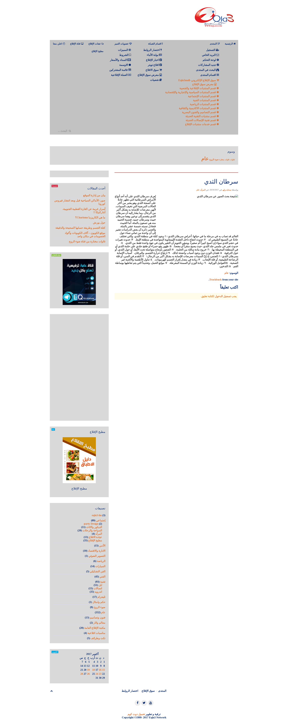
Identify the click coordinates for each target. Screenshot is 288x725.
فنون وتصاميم (97, 617)
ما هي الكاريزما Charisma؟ (90, 217)
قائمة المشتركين (118, 69)
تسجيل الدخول (223, 296)
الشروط (124, 54)
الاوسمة (124, 64)
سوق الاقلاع (152, 69)
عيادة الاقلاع (95, 537)
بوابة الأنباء (153, 54)
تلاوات (232, 160)
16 (100, 669)
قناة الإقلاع (75, 43)
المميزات (123, 49)
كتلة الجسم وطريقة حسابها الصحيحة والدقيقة (80, 227)
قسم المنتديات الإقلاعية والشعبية (198, 88)
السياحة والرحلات (92, 530)
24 (97, 673)
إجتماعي (100, 520)
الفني (102, 576)
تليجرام (101, 596)
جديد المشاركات (207, 64)
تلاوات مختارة (224, 160)
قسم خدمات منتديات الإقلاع (200, 124)
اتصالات (98, 588)
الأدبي (102, 545)
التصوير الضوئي (96, 555)
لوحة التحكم (210, 59)
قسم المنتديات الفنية (204, 100)
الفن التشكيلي (97, 571)
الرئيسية (229, 43)
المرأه (203, 190)
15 (103, 669)
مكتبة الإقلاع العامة (94, 627)
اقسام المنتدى (208, 74)
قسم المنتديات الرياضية (203, 104)
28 (81, 673)
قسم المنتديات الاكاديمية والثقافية (197, 108)
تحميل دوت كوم (136, 714)
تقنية (102, 581)
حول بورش (99, 222)
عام (205, 158)
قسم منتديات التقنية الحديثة (201, 116)
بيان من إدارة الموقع (94, 195)
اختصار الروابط (151, 49)
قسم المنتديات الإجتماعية (202, 96)
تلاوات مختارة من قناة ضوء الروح (87, 241)
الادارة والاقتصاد (96, 550)
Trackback (215, 279)
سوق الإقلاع (148, 690)
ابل (100, 585)
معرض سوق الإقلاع (203, 84)
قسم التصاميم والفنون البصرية (199, 112)
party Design (91, 523)
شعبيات (154, 79)
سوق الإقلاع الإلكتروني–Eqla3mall (197, 80)
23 (100, 673)
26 (88, 673)
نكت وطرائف (98, 638)
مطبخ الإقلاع (98, 51)
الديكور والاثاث (94, 527)
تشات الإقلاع (94, 43)
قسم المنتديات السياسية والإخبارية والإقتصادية (190, 92)
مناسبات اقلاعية (96, 633)
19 (88, 669)
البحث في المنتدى (206, 69)
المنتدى (162, 690)
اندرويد (98, 591)
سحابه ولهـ (226, 190)
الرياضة (101, 561)
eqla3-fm (97, 515)
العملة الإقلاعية (119, 74)
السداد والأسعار (119, 59)
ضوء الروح (214, 159)
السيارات (100, 566)
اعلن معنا (58, 43)
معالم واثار (99, 622)
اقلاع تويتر (154, 64)
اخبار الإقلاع (153, 59)
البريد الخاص (209, 54)
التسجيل (211, 49)
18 (93, 669)
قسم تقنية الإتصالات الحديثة (201, 120)
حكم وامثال (98, 602)
